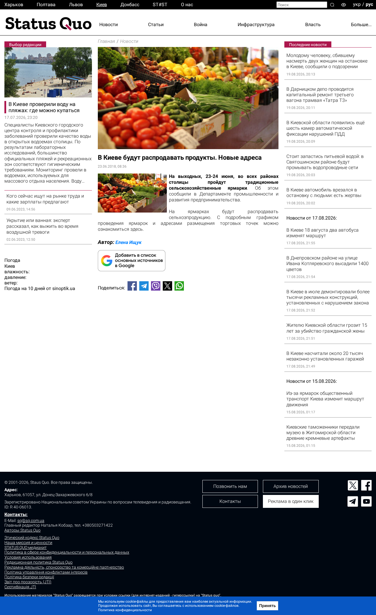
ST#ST (160, 4)
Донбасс (129, 4)
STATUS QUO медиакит (25, 547)
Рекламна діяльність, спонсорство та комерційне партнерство (64, 567)
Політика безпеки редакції (29, 576)
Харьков (13, 4)
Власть (313, 24)
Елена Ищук (128, 242)
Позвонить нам (230, 486)
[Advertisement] (188, 314)
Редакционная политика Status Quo (38, 562)
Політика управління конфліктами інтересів (46, 572)
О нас (187, 4)
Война (200, 24)
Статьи (156, 24)
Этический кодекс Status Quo (31, 537)
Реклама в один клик (290, 501)
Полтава (46, 4)
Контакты (15, 514)
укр (357, 4)
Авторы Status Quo (22, 530)
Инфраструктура (256, 24)
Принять (267, 605)
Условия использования (28, 557)
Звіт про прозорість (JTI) (27, 581)
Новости (108, 24)
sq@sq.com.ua (30, 520)
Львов (76, 4)
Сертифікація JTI (20, 586)
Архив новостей (290, 486)
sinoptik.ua (63, 288)
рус (369, 4)
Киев (101, 4)
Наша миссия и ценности (28, 542)
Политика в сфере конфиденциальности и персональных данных (66, 552)
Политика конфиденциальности (125, 610)
